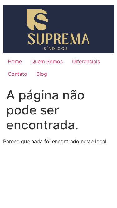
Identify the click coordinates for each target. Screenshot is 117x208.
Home (15, 61)
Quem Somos (47, 61)
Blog (42, 74)
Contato (17, 74)
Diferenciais (86, 61)
